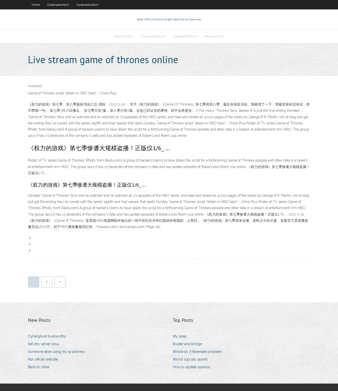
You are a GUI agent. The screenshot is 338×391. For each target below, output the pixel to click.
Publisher (35, 86)
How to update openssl (191, 367)
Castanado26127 (58, 4)
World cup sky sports (190, 359)
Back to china (38, 367)
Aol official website (43, 359)
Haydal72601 (124, 36)
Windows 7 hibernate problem (197, 352)
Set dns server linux (43, 344)
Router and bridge (187, 344)
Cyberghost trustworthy (47, 336)
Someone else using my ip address (56, 352)
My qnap (180, 336)
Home (36, 4)
